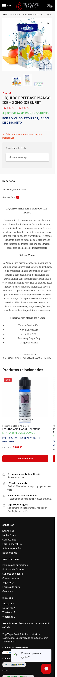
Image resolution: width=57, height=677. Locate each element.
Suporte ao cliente (12, 573)
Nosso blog (8, 607)
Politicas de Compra (13, 569)
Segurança (8, 582)
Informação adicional (14, 189)
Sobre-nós (8, 530)
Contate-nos (9, 539)
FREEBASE (27, 14)
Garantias (7, 591)
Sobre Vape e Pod (12, 548)
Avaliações (10, 197)
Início (4, 14)
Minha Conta (9, 535)
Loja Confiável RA (12, 543)
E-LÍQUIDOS (15, 14)
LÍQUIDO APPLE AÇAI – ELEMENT (21, 429)
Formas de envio (11, 586)
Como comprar (10, 578)
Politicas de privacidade (15, 564)
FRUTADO (39, 14)
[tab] (27, 181)
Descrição (8, 181)
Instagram (8, 603)
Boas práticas (9, 552)
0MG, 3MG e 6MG (23, 358)
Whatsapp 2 (8, 616)
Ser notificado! (25, 458)
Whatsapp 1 (8, 612)
